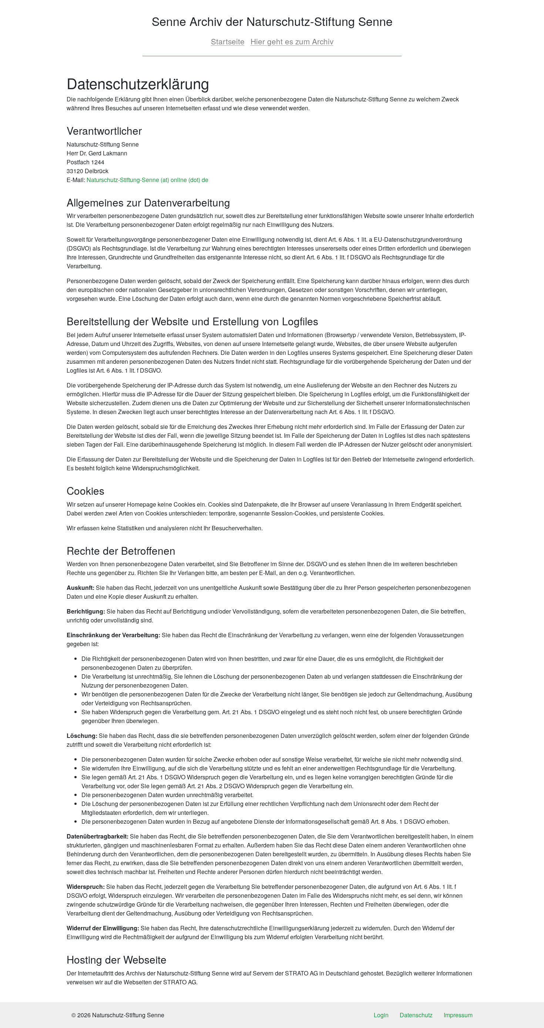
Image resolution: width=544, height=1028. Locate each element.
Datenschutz (416, 1015)
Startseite (228, 41)
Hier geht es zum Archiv (292, 41)
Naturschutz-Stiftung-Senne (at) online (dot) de (147, 179)
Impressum (458, 1015)
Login (381, 1015)
